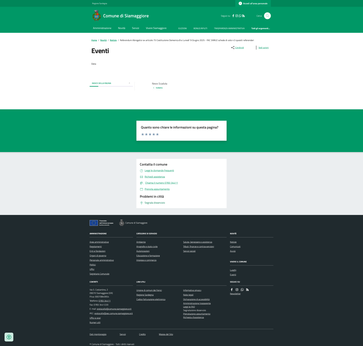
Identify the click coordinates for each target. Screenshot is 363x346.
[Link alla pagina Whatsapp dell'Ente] (242, 289)
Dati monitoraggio (98, 334)
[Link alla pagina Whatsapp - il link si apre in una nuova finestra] (240, 16)
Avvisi (233, 251)
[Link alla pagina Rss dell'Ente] (247, 289)
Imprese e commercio (146, 260)
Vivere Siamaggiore (156, 28)
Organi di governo (98, 255)
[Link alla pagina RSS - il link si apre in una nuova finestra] (243, 16)
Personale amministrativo (102, 260)
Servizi (135, 28)
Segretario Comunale (99, 273)
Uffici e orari (95, 318)
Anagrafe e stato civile (147, 246)
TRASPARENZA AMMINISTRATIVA (229, 28)
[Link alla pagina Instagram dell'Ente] (237, 289)
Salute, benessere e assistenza (197, 242)
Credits (142, 334)
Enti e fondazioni (97, 251)
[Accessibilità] (9, 337)
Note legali (188, 294)
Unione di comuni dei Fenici (149, 290)
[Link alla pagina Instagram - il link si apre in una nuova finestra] (236, 16)
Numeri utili (95, 322)
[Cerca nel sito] (266, 15)
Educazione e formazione (148, 255)
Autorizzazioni (142, 251)
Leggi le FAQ (189, 306)
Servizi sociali (189, 251)
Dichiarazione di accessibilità (196, 299)
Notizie (113, 40)
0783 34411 (105, 300)
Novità (121, 28)
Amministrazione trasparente (197, 303)
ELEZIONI (182, 28)
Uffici (92, 269)
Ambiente (141, 242)
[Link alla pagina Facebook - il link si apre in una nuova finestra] (233, 16)
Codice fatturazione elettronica (150, 299)
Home (94, 40)
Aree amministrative (99, 242)
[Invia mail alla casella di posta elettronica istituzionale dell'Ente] (114, 309)
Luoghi (233, 270)
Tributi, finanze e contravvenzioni (198, 246)
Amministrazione (102, 28)
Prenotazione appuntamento (196, 313)
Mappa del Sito (166, 334)
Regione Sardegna (99, 3)
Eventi (233, 274)
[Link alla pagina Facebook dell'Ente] (231, 289)
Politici (93, 264)
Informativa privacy (192, 290)
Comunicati (235, 246)
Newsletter (235, 293)
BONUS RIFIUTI (200, 28)
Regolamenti (96, 246)
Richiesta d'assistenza (193, 317)
